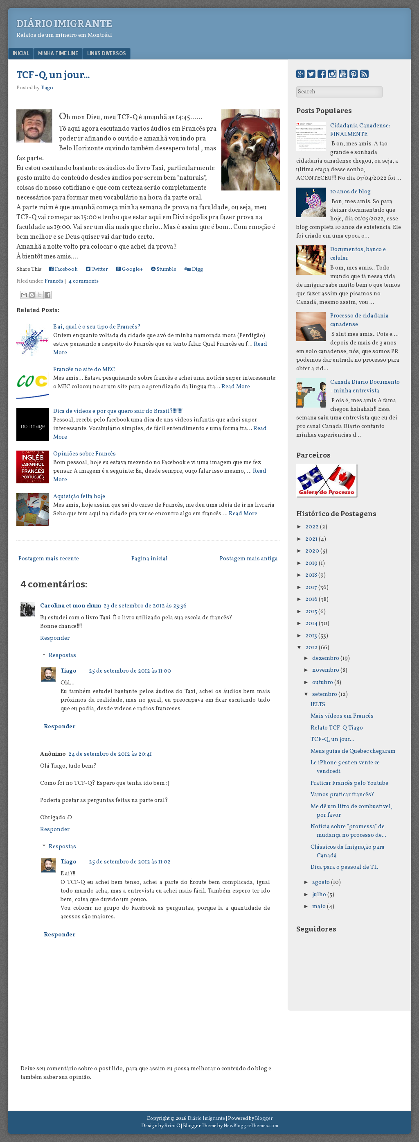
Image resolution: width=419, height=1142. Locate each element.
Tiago (69, 671)
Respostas (62, 656)
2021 (311, 539)
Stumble (165, 269)
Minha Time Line (58, 53)
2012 (311, 648)
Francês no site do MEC (84, 370)
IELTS (318, 705)
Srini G (172, 1126)
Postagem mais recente (48, 559)
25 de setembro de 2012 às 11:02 (130, 862)
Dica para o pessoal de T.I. (344, 867)
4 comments (83, 281)
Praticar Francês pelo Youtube (349, 783)
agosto (321, 882)
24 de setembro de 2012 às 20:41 (110, 754)
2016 (311, 599)
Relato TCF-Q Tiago (337, 728)
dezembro (325, 658)
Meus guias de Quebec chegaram (353, 751)
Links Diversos (106, 53)
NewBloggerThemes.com (250, 1126)
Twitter (99, 269)
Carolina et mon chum (70, 606)
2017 (311, 587)
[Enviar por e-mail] (24, 295)
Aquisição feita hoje (79, 497)
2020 (312, 551)
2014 (311, 624)
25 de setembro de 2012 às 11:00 (130, 671)
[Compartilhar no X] (40, 295)
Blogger (264, 1118)
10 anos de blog (350, 192)
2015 (311, 612)
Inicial (21, 53)
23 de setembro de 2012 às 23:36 (145, 606)
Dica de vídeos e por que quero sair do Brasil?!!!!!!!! (118, 411)
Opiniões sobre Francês (84, 454)
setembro (324, 694)
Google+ (132, 269)
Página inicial (149, 559)
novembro (325, 670)
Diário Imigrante (64, 23)
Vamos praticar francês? (342, 795)
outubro (322, 683)
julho (319, 895)
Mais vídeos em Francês (342, 716)
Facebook (66, 269)
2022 (312, 527)
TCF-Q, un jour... (53, 75)
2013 (311, 636)
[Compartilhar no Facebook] (47, 295)
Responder (55, 638)
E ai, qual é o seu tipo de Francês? (97, 327)
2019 (311, 563)
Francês (54, 281)
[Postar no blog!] (32, 295)
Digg (197, 269)
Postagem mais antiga (249, 559)
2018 (311, 575)
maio (319, 907)
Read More (235, 387)
